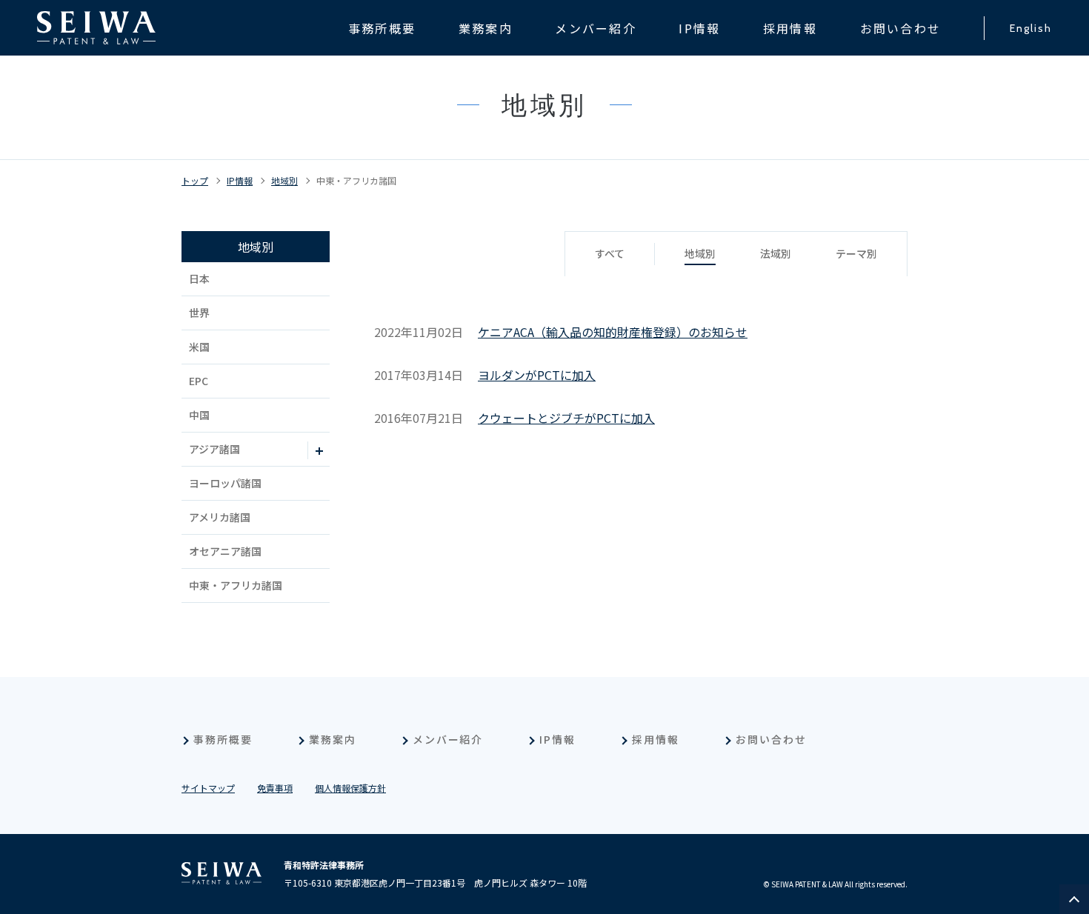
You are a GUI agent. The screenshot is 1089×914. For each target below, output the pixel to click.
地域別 (284, 180)
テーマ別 (856, 253)
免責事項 (275, 787)
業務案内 (332, 739)
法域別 (775, 253)
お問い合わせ (771, 739)
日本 (199, 278)
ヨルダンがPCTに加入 (537, 375)
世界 (199, 312)
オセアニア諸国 (225, 551)
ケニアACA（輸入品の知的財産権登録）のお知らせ (612, 332)
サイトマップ (208, 787)
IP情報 (240, 180)
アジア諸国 (214, 448)
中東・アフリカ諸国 (356, 180)
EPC (198, 380)
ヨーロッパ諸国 (225, 483)
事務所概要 (223, 739)
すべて (610, 253)
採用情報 (655, 739)
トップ (195, 180)
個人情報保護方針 (350, 787)
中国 (199, 414)
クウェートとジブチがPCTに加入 (566, 418)
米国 (199, 346)
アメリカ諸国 (219, 517)
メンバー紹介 (448, 739)
